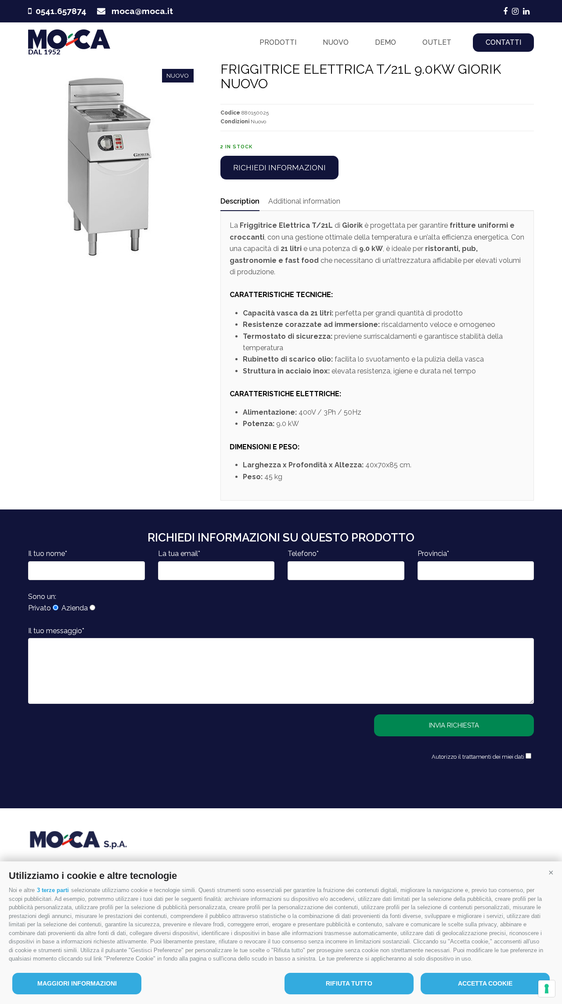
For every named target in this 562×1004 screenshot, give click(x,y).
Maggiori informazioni (77, 983)
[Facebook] (505, 11)
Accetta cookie (485, 983)
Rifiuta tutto (349, 983)
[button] (551, 872)
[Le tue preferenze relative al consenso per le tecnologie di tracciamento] (546, 988)
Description (239, 201)
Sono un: (42, 596)
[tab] (239, 201)
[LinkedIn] (526, 11)
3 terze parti (53, 890)
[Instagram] (515, 11)
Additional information (304, 201)
